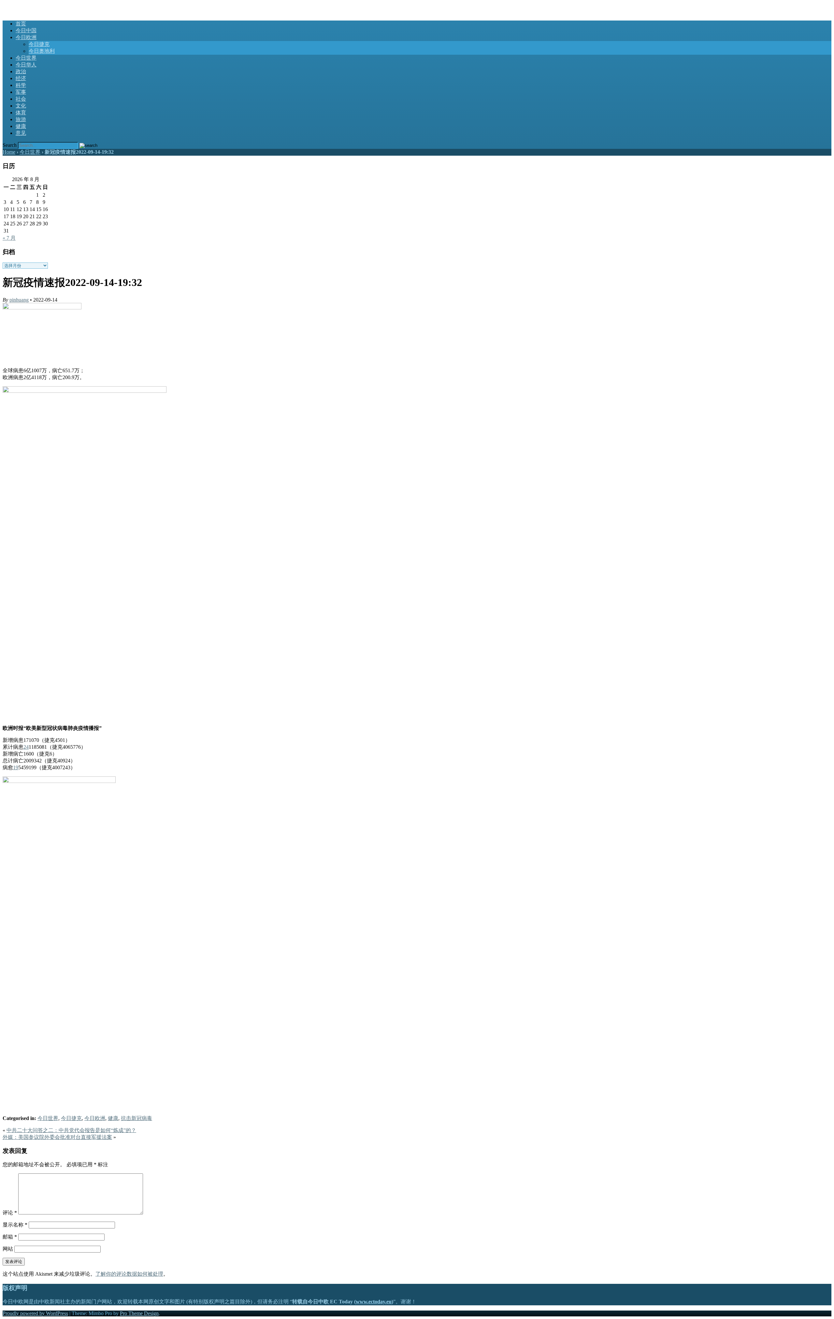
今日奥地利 (42, 51)
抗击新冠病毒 (136, 1118)
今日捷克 (39, 44)
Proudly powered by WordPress (35, 1313)
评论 (10, 1212)
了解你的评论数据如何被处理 (129, 1274)
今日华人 (26, 64)
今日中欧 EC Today (24, 5)
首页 (21, 23)
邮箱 (10, 1237)
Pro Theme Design (139, 1313)
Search (10, 145)
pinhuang (19, 300)
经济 (21, 78)
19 (15, 767)
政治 (21, 71)
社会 (21, 99)
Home (9, 152)
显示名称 (15, 1224)
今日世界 (26, 58)
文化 (21, 105)
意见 (21, 133)
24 (26, 747)
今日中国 (26, 30)
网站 (8, 1249)
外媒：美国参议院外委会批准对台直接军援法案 (57, 1137)
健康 (21, 126)
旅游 (21, 119)
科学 (21, 85)
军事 (21, 92)
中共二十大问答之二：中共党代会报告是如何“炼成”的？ (71, 1130)
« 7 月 (9, 238)
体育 (21, 112)
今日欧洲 (26, 37)
